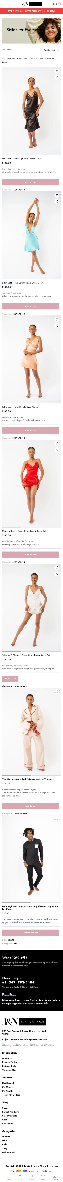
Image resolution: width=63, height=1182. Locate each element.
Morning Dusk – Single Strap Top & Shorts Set (24, 531)
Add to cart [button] (31, 182)
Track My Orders (11, 1094)
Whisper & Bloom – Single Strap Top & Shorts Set (26, 655)
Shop (5, 1107)
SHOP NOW (49, 11)
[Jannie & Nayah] (31, 4)
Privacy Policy (9, 1062)
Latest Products (10, 1111)
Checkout (7, 1123)
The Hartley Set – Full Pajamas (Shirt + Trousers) (28, 779)
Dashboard (8, 1083)
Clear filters (10, 58)
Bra (6, 62)
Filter (9, 49)
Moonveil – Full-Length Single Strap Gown (21, 158)
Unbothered (8, 1152)
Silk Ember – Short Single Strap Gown (20, 407)
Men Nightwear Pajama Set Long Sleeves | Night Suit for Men (30, 908)
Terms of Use (9, 1070)
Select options (31, 932)
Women (50, 58)
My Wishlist (8, 1090)
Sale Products (9, 1115)
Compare (56, 71)
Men (32, 58)
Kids (4, 1144)
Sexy (40, 58)
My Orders (7, 1087)
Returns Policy (10, 1066)
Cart (4, 1119)
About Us (7, 1058)
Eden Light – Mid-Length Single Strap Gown (22, 282)
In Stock (23, 58)
